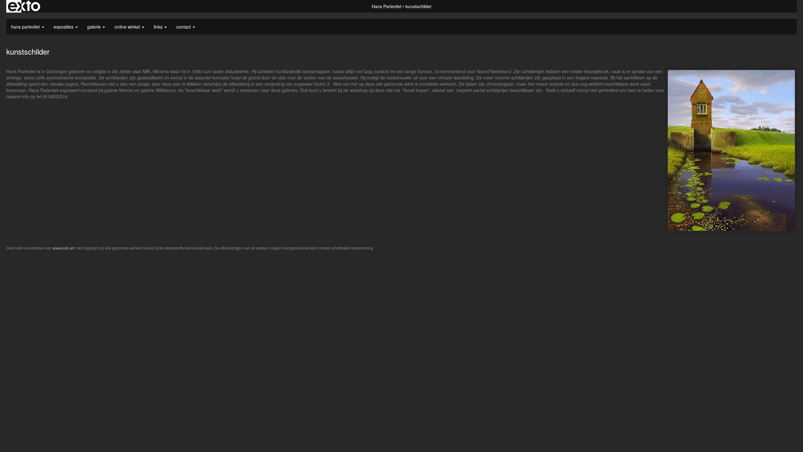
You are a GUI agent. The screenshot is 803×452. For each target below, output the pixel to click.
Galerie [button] (94, 27)
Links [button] (159, 27)
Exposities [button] (64, 27)
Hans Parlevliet (387, 6)
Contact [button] (184, 27)
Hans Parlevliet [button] (26, 27)
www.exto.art (63, 247)
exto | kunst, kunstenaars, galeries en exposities (24, 6)
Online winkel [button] (127, 27)
